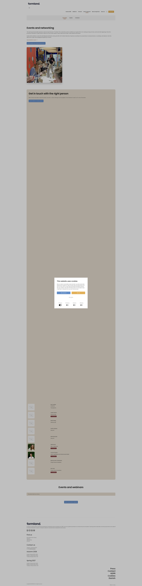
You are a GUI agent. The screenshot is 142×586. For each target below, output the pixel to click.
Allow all (78, 292)
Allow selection (64, 292)
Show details (71, 297)
